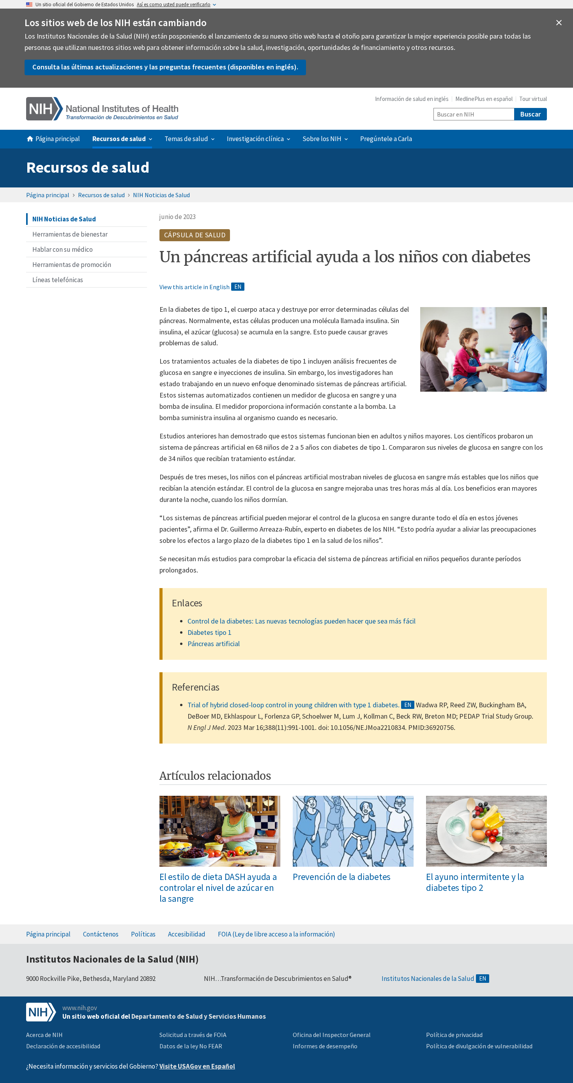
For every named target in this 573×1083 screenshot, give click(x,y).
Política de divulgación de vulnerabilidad (479, 1046)
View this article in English (194, 287)
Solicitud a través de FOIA (192, 1035)
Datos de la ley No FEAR (190, 1046)
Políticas (143, 934)
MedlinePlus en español (484, 98)
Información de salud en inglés (412, 98)
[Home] (102, 108)
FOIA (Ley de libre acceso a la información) (276, 934)
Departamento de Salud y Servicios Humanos (198, 1016)
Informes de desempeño (325, 1046)
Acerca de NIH (44, 1035)
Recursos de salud (88, 167)
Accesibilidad (186, 934)
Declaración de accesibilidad (63, 1046)
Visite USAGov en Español (197, 1066)
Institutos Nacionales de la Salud (428, 978)
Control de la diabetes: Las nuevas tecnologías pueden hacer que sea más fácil (301, 621)
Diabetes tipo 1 (209, 632)
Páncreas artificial (213, 643)
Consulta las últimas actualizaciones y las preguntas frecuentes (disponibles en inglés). (165, 66)
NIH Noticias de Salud (161, 195)
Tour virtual (533, 98)
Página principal (47, 195)
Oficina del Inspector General (332, 1035)
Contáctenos (100, 934)
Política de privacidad (454, 1035)
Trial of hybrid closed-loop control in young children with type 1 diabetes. (293, 704)
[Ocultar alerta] (559, 22)
